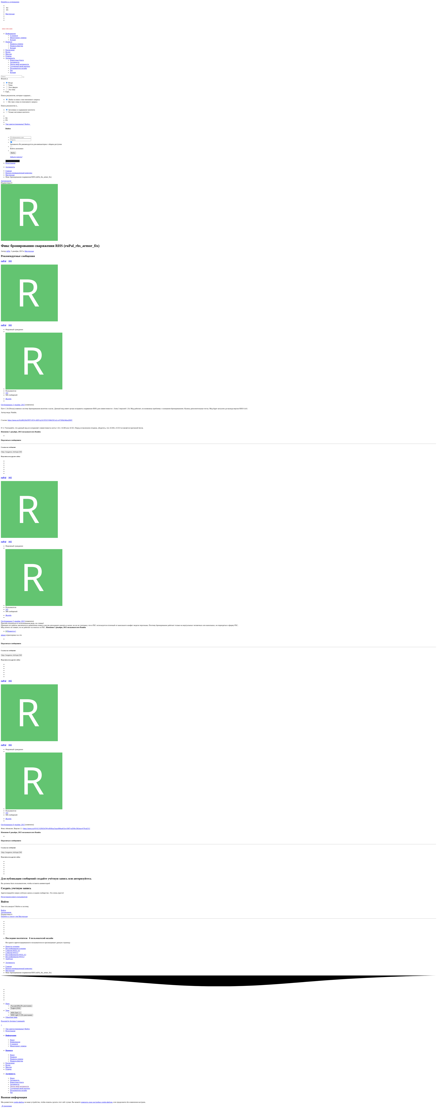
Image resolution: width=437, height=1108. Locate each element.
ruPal (8, 251)
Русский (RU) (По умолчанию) (21, 1006)
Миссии (8, 54)
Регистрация (10, 163)
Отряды (8, 56)
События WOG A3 (12, 951)
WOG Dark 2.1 (16, 1013)
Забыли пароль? (16, 157)
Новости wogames (12, 946)
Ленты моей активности (19, 64)
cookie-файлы (19, 1102)
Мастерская (29, 251)
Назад (12, 1040)
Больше (13, 40)
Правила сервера (16, 44)
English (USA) (15, 1008)
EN (7, 10)
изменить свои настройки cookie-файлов (96, 1102)
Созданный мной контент (20, 66)
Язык (7, 1004)
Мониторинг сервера (18, 38)
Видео (7, 52)
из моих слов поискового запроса (24, 100)
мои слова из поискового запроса (22, 102)
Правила (8, 42)
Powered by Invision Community (13, 1021)
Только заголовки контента (18, 112)
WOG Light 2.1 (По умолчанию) (21, 1015)
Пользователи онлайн (18, 68)
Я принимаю (6, 1106)
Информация (10, 34)
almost (3, 635)
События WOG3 (11, 953)
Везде (10, 83)
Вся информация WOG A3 (15, 955)
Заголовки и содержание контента (21, 110)
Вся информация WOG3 (14, 957)
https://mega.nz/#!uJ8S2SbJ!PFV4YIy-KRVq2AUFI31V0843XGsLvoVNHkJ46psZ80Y (40, 420)
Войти (13, 153)
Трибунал (9, 959)
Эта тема (11, 90)
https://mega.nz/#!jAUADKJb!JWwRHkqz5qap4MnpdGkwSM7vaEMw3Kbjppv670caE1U (56, 828)
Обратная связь (11, 1017)
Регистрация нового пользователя (14, 897)
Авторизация (6, 181)
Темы (10, 85)
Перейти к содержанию (10, 2)
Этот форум (13, 87)
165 (10, 261)
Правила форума (16, 46)
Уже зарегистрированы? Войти (18, 124)
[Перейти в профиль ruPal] (29, 240)
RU (7, 8)
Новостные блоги (17, 60)
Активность (10, 58)
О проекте (14, 36)
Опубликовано (13, 405)
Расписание (10, 50)
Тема (7, 1010)
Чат (11, 70)
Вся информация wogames (15, 948)
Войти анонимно (16, 149)
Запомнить (14, 144)
